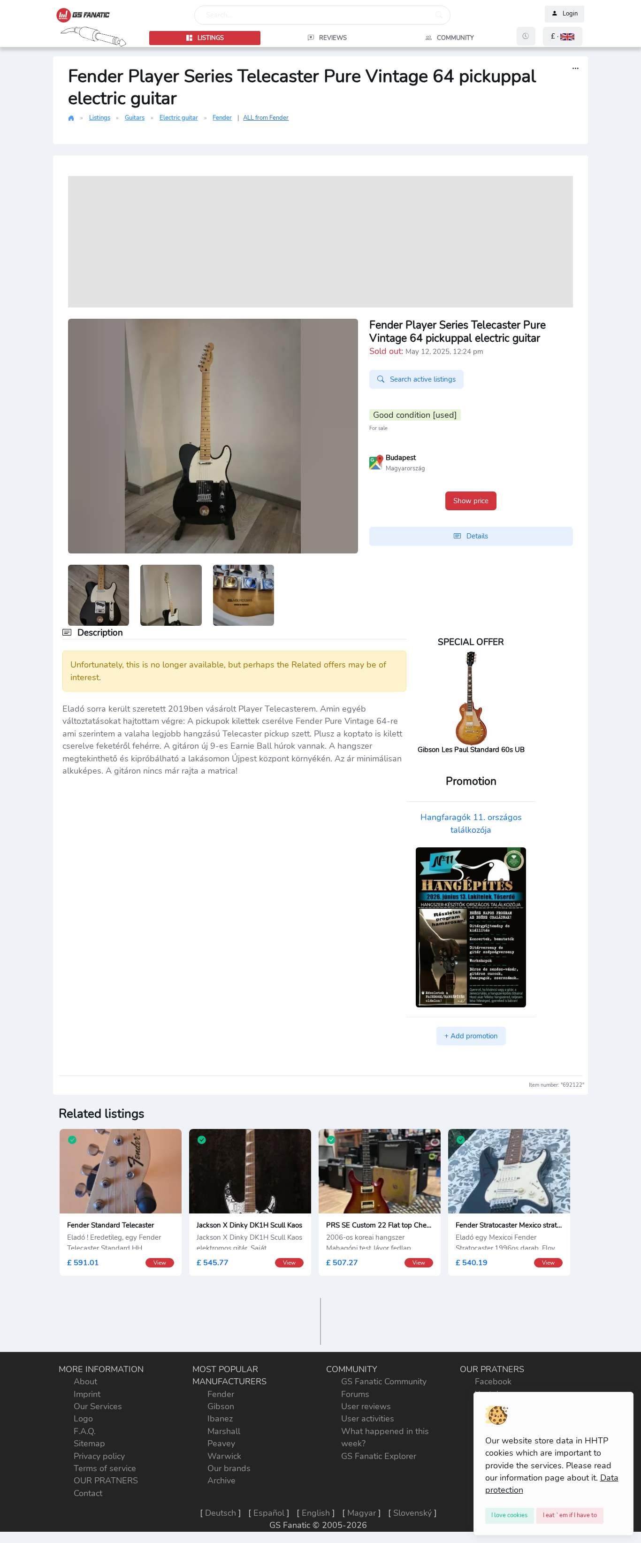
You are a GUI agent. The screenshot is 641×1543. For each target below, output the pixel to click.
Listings (99, 118)
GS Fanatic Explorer (378, 1456)
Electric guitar (179, 118)
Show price (470, 501)
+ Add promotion (471, 1036)
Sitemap (89, 1443)
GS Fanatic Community (384, 1381)
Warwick (224, 1456)
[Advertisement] (320, 241)
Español (268, 1513)
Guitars (135, 118)
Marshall (223, 1431)
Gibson (220, 1406)
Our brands (229, 1468)
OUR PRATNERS (106, 1480)
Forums (355, 1394)
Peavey (221, 1443)
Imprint (87, 1394)
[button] (562, 36)
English (316, 1513)
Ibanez (220, 1418)
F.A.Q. (85, 1431)
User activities (367, 1418)
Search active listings (422, 379)
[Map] (376, 461)
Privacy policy (99, 1456)
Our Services (98, 1406)
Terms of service (105, 1468)
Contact (88, 1493)
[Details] (575, 69)
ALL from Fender (266, 118)
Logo (83, 1418)
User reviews (366, 1406)
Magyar (361, 1513)
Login (570, 14)
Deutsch (220, 1513)
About (85, 1381)
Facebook (493, 1381)
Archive (221, 1480)
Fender (222, 118)
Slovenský (412, 1513)
